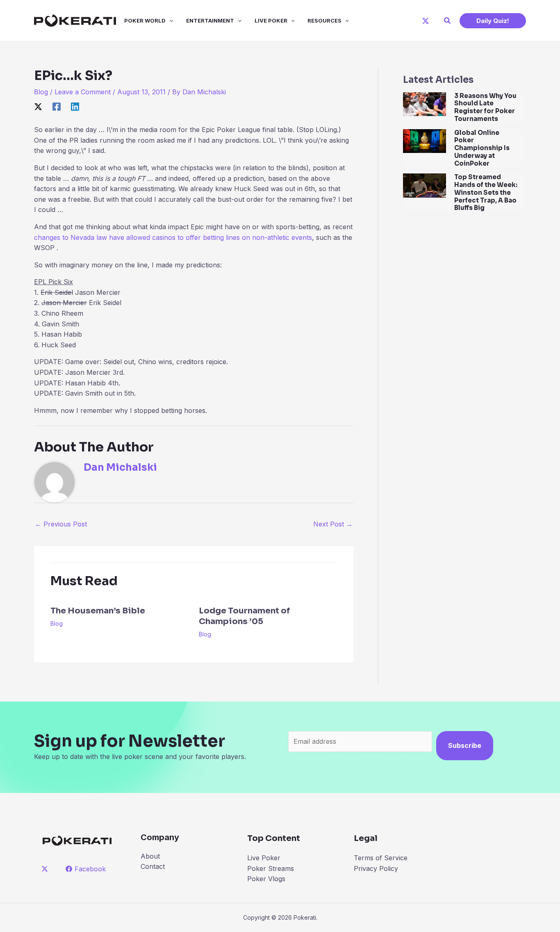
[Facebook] (56, 106)
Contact (153, 866)
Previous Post (61, 524)
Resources (324, 20)
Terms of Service (380, 858)
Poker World (145, 20)
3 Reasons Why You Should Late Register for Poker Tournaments (485, 107)
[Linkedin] (75, 106)
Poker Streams (270, 868)
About (150, 856)
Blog (41, 92)
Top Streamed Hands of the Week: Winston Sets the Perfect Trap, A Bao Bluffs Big (485, 192)
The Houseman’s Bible (97, 611)
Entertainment (210, 20)
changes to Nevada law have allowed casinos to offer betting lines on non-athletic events (173, 237)
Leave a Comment (83, 92)
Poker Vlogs (266, 879)
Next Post (333, 524)
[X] (425, 21)
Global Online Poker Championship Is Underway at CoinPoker (482, 148)
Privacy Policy (376, 868)
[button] (447, 21)
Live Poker (271, 20)
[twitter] (46, 869)
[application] (169, 20)
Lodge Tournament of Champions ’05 (244, 616)
